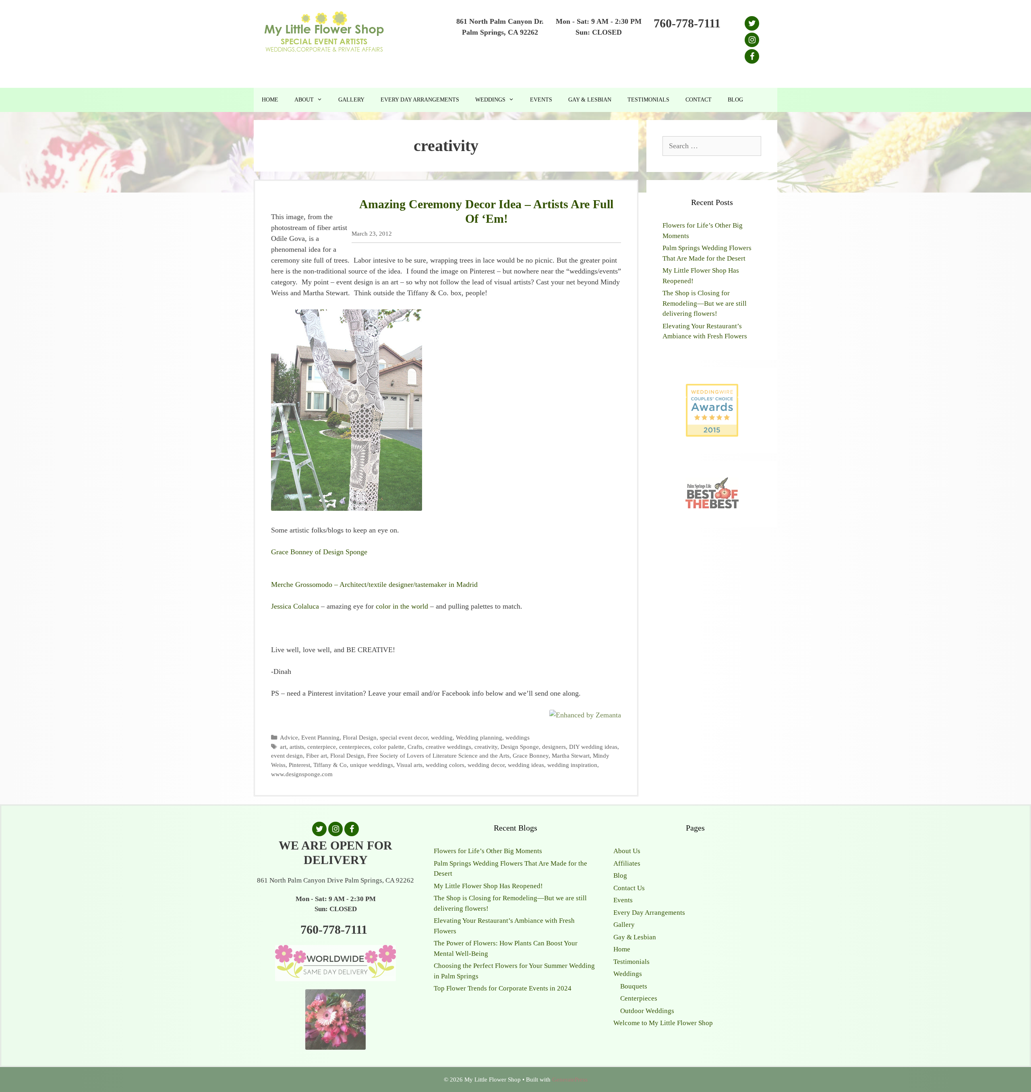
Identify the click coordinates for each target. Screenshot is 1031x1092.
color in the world (402, 606)
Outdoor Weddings (647, 1011)
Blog (735, 100)
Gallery (351, 100)
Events (541, 100)
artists (297, 746)
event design (287, 755)
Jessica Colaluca (295, 606)
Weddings (490, 100)
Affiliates (626, 863)
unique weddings (371, 764)
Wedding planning (479, 737)
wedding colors (445, 764)
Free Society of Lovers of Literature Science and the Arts (438, 755)
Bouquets (633, 986)
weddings (517, 737)
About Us (626, 851)
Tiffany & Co (330, 764)
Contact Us (629, 888)
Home (270, 100)
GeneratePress (570, 1079)
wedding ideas (526, 764)
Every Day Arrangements (420, 100)
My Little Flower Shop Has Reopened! (488, 886)
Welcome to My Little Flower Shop (663, 1023)
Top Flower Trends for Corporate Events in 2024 (502, 988)
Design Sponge (520, 746)
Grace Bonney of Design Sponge (319, 552)
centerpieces (354, 746)
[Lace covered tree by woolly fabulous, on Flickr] (346, 508)
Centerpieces (638, 998)
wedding (442, 737)
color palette (388, 746)
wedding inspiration (572, 764)
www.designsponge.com (302, 774)
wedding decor (486, 764)
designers (554, 746)
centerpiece (321, 746)
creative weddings (448, 746)
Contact (698, 100)
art (283, 746)
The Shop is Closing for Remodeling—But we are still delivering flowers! (704, 303)
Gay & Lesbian (589, 100)
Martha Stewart (571, 755)
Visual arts (409, 764)
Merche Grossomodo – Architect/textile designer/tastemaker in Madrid (374, 584)
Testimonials (648, 100)
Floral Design (360, 737)
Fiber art (316, 755)
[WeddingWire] (712, 390)
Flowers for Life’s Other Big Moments (488, 851)
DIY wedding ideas (593, 746)
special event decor (404, 737)
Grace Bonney (531, 755)
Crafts (415, 746)
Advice (289, 737)
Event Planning (320, 737)
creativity (485, 746)
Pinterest (299, 764)
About (304, 100)
